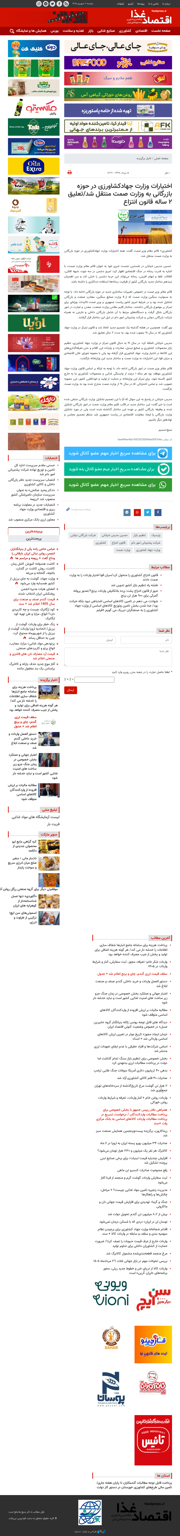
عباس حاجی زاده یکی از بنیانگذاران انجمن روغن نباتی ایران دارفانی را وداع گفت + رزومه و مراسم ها (32, 553)
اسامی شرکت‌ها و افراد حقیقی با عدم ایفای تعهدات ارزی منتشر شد (130, 1049)
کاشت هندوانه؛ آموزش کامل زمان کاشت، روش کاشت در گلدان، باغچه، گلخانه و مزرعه (33, 568)
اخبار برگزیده (144, 158)
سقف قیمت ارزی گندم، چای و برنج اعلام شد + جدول (25, 722)
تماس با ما (153, 4)
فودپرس (146, 17)
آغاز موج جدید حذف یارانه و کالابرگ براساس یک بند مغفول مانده (32, 666)
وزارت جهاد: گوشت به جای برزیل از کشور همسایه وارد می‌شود (32, 581)
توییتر (52, 4)
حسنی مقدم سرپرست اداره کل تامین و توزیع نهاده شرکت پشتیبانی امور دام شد (31, 470)
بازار (90, 31)
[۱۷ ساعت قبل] (49, 760)
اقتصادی (141, 31)
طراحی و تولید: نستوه (86, 1532)
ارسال (70, 690)
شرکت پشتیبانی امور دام (145, 543)
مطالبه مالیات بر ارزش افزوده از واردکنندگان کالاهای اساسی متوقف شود (22, 792)
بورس (55, 31)
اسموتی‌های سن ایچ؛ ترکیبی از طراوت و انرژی (23, 918)
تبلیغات (120, 4)
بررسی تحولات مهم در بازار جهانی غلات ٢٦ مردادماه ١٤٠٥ (130, 1261)
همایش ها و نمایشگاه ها (29, 31)
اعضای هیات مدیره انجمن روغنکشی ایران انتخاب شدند (36, 591)
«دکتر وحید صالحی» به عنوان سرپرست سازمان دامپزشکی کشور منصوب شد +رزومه (33, 495)
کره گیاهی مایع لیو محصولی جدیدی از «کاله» (24, 846)
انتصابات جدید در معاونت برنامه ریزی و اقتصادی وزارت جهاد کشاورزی (34, 509)
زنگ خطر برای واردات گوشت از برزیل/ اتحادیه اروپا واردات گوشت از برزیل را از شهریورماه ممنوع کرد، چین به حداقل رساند (31, 631)
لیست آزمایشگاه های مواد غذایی (36, 817)
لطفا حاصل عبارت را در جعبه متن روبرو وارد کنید (142, 672)
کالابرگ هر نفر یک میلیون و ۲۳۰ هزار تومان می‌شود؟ (132, 1151)
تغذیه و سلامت (73, 31)
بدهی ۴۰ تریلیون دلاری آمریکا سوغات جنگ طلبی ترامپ (130, 1070)
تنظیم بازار (139, 535)
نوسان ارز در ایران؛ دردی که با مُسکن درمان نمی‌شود (133, 1222)
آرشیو (130, 4)
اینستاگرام (39, 4)
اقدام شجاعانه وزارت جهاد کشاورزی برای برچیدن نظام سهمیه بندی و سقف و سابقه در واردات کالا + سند (132, 1232)
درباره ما (166, 4)
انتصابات (51, 458)
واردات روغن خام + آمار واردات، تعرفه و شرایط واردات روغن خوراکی (132, 1100)
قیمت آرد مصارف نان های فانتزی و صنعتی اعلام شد (32, 656)
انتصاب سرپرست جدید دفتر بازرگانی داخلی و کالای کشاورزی (31, 482)
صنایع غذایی (106, 31)
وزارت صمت (123, 550)
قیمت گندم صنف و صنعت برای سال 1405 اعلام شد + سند (34, 602)
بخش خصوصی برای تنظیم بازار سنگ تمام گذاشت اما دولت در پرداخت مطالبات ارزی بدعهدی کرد (132, 1061)
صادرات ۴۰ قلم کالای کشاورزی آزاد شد (142, 1078)
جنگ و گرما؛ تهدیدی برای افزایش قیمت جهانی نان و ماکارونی (133, 1204)
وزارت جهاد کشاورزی (148, 550)
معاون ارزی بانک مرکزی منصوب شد (31, 519)
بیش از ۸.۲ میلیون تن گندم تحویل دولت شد (137, 1214)
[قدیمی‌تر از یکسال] (49, 901)
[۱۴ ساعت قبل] (49, 722)
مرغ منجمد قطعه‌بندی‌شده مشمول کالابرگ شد (136, 1253)
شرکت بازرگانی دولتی (83, 535)
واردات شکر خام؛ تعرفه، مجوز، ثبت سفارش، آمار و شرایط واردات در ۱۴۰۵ (129, 964)
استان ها (163, 1476)
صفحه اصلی (161, 158)
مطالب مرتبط (160, 567)
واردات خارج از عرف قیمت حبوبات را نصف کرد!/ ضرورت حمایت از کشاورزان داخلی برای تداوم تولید (131, 1244)
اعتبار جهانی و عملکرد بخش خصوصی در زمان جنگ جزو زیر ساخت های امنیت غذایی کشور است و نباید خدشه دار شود (33, 766)
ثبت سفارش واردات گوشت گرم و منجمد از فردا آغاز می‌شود (134, 1180)
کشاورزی (125, 31)
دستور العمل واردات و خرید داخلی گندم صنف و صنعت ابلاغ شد (23, 741)
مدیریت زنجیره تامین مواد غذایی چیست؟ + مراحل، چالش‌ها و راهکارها (133, 1192)
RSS (66, 4)
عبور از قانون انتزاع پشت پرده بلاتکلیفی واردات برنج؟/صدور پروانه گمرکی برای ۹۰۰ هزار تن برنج (115, 593)
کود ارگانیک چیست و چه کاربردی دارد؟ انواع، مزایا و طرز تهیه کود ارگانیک (33, 614)
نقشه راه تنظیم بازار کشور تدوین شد (134, 585)
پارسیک (155, 535)
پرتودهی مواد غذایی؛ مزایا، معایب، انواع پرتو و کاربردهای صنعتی (32, 646)
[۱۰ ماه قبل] (49, 880)
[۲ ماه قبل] (49, 847)
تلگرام (46, 4)
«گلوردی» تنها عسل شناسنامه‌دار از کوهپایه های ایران (24, 901)
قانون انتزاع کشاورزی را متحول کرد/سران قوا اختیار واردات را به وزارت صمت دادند (113, 577)
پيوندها (140, 4)
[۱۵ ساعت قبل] (49, 739)
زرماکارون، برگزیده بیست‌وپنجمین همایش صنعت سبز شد (131, 1133)
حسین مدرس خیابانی (115, 535)
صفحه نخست (160, 31)
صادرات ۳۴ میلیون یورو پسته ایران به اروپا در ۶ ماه (133, 1143)
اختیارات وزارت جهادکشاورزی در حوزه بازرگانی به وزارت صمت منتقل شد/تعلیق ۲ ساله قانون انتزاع (120, 194)
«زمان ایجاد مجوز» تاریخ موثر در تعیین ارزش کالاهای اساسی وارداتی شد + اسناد (132, 1037)
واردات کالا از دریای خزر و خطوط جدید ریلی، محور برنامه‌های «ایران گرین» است (135, 1271)
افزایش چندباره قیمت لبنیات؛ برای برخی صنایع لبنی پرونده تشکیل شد (133, 1161)
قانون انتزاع (118, 543)
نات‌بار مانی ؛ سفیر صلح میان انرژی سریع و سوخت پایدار (22, 863)
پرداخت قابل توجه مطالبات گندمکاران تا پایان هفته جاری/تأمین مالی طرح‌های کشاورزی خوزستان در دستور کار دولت (134, 1485)
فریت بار (53, 824)
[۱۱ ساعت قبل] (49, 692)
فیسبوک (59, 4)
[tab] (34, 531)
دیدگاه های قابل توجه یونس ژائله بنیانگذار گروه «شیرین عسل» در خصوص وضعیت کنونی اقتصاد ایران (130, 1025)
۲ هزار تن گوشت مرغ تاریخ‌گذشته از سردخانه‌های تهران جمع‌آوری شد (130, 1088)
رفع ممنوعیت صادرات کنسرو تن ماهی (142, 1170)
